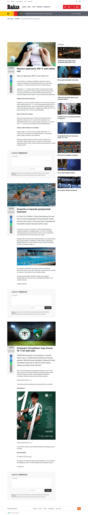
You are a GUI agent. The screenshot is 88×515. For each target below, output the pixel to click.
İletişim (45, 508)
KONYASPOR (46, 7)
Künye (40, 508)
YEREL (29, 7)
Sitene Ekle (30, 1)
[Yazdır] (11, 89)
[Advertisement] (44, 29)
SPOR (33, 7)
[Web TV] (76, 1)
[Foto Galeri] (80, 1)
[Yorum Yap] (11, 91)
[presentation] (12, 13)
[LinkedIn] (11, 81)
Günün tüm (76, 13)
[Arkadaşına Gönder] (11, 86)
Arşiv (25, 1)
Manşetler (12, 1)
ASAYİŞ (24, 7)
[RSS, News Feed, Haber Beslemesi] (79, 508)
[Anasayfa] (8, 1)
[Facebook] (11, 76)
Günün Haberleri (19, 1)
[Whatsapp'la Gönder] (11, 84)
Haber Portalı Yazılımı (14, 512)
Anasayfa (35, 508)
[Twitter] (11, 79)
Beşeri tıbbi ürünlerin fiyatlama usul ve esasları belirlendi (38, 13)
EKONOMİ (39, 7)
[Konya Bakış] (13, 6)
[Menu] (65, 7)
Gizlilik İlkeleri (51, 508)
